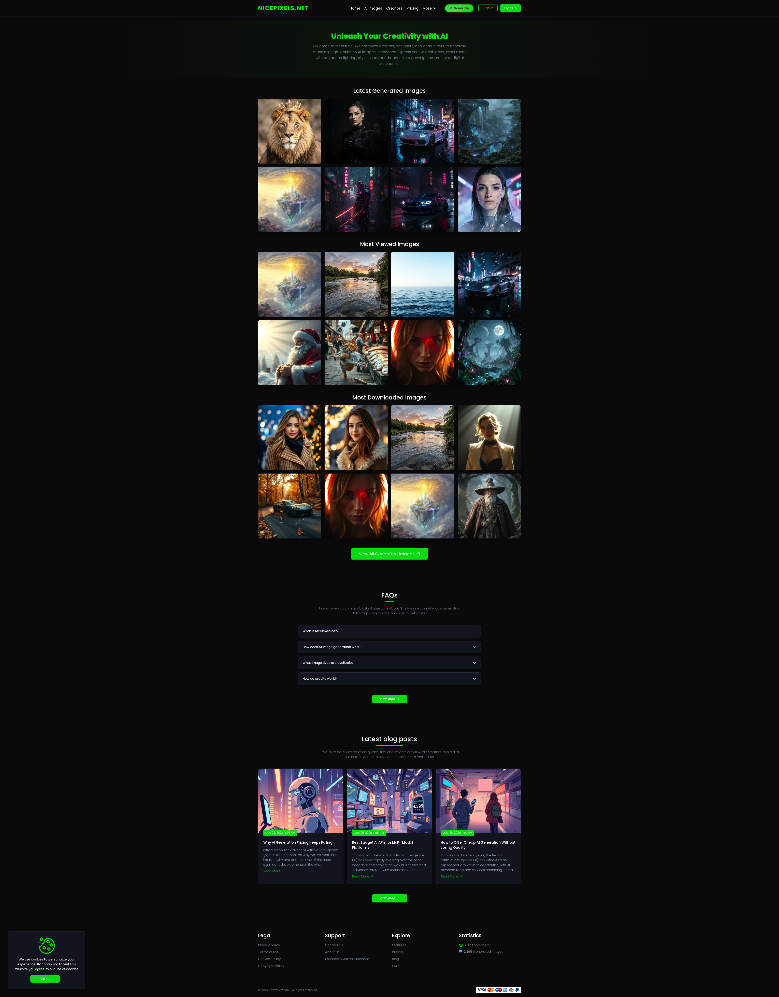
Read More (272, 871)
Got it (45, 978)
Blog (395, 959)
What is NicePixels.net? (320, 631)
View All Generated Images (387, 554)
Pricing (397, 952)
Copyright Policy (271, 966)
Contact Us (334, 945)
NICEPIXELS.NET (283, 8)
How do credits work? (319, 678)
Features (399, 945)
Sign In (488, 8)
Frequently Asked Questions (347, 959)
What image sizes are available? (328, 662)
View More (387, 699)
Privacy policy (269, 945)
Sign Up (510, 8)
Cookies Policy (269, 959)
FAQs (396, 966)
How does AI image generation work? (332, 647)
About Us (332, 952)
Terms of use (268, 952)
